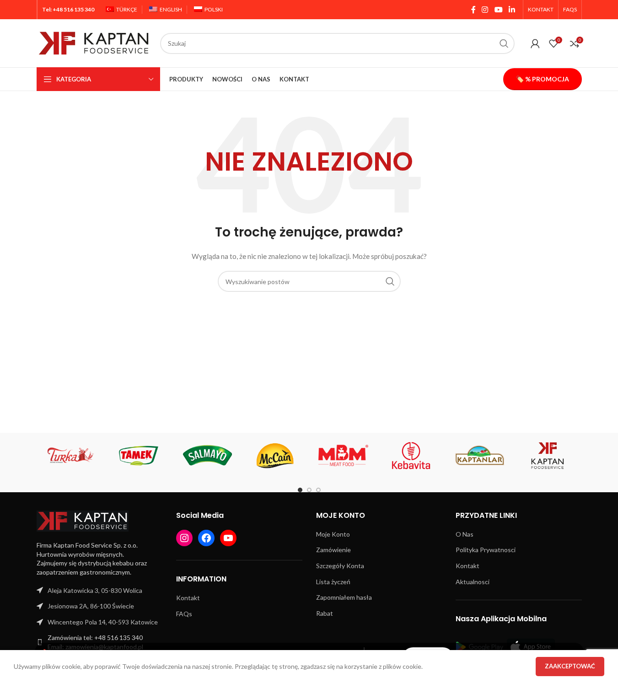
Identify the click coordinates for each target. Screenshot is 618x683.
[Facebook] (206, 538)
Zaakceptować (570, 666)
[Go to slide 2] (309, 490)
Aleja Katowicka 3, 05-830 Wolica (95, 590)
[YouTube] (228, 538)
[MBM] (343, 456)
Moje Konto (333, 534)
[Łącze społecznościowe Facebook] (473, 9)
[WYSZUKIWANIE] (504, 43)
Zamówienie (333, 550)
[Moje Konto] (535, 43)
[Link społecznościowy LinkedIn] (511, 9)
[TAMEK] (139, 456)
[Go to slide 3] (318, 490)
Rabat (324, 613)
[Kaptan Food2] (548, 456)
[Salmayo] (207, 456)
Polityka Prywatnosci (486, 550)
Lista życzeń (333, 582)
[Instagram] (184, 538)
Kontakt (188, 598)
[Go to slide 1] (300, 490)
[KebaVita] (411, 456)
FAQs (184, 614)
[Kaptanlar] (480, 456)
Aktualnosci (472, 582)
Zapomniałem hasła (344, 597)
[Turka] (71, 456)
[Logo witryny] (94, 42)
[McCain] (275, 456)
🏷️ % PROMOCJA (542, 79)
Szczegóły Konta (340, 566)
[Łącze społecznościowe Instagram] (485, 9)
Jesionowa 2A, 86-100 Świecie (91, 606)
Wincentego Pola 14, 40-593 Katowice (103, 622)
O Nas (464, 534)
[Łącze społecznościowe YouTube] (498, 9)
